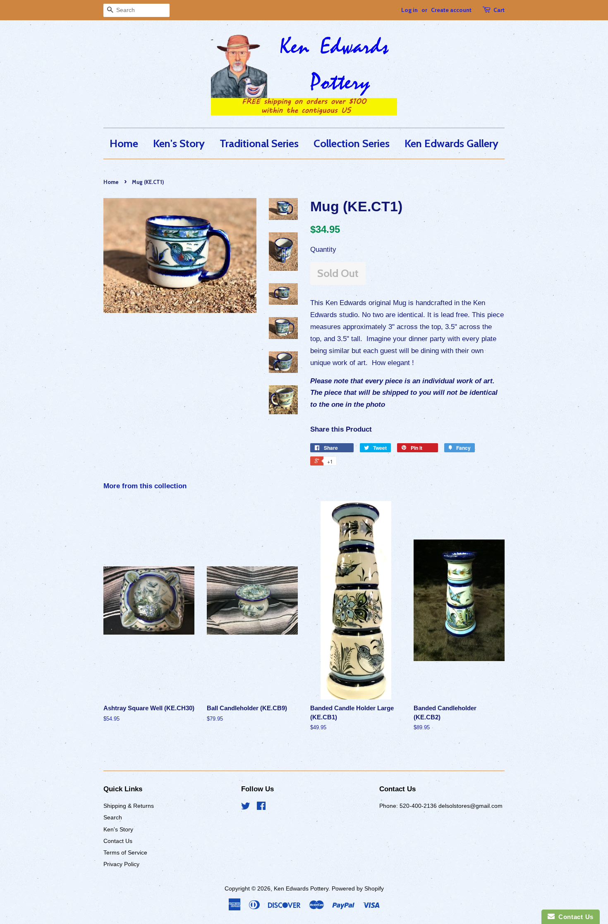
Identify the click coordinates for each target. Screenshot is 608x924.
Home (124, 143)
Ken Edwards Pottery (301, 888)
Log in (409, 10)
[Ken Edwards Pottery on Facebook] (261, 807)
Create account (451, 10)
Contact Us (117, 841)
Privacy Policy (121, 864)
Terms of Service (125, 852)
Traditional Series (259, 143)
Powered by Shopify (358, 888)
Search (112, 817)
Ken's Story (179, 143)
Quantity (323, 249)
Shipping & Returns (128, 805)
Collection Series (352, 143)
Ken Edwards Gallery (451, 143)
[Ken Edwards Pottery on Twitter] (245, 807)
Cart (499, 10)
